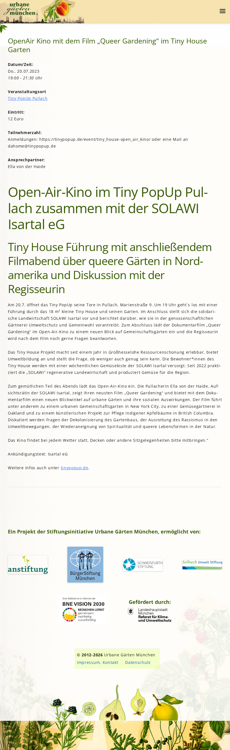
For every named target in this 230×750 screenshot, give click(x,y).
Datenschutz (138, 662)
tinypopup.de (74, 467)
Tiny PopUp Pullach (28, 98)
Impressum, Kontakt (97, 662)
